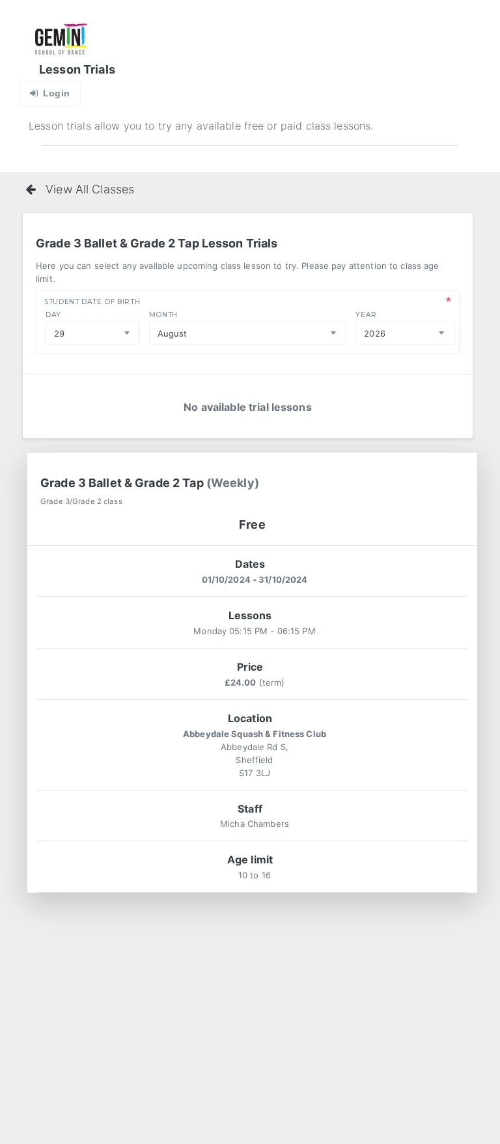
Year (366, 315)
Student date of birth (92, 302)
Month (163, 315)
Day (53, 315)
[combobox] (93, 333)
